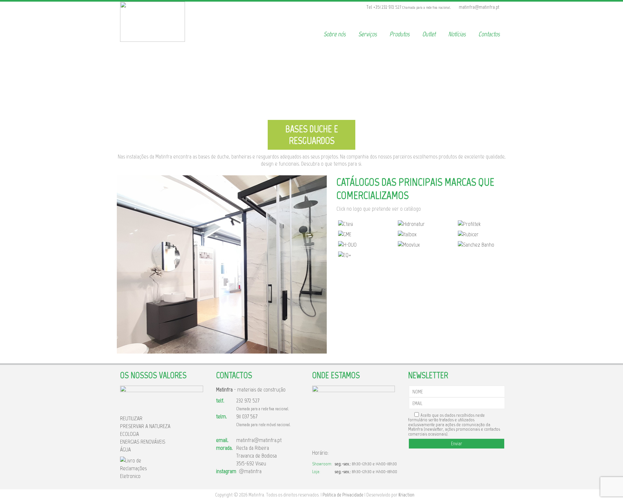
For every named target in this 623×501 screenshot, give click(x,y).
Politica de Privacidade (343, 495)
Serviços (367, 34)
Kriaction (406, 495)
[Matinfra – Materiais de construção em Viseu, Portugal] (152, 39)
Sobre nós (335, 34)
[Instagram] (503, 7)
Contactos (489, 34)
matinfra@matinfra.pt (259, 440)
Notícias (457, 34)
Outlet (428, 34)
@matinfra (249, 471)
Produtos (399, 34)
